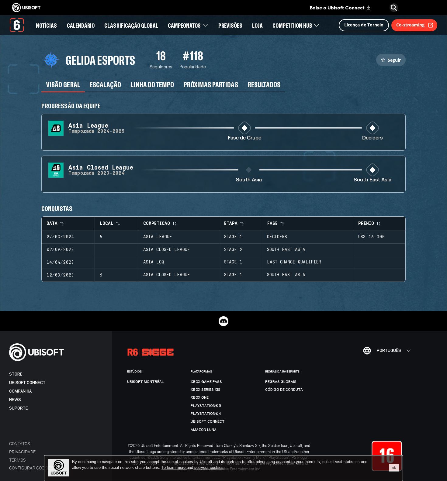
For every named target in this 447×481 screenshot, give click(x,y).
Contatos (19, 443)
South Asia (249, 180)
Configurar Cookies (31, 468)
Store (16, 374)
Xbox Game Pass (206, 382)
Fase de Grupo (245, 138)
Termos (17, 460)
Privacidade (22, 452)
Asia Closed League (166, 249)
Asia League (157, 237)
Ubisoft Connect (27, 382)
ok (394, 467)
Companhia (20, 391)
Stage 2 (233, 249)
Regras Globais (280, 382)
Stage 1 (233, 237)
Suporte (18, 408)
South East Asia (372, 180)
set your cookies (209, 468)
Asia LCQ (153, 262)
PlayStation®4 (206, 413)
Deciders (372, 138)
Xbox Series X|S (205, 389)
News (15, 399)
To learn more (174, 467)
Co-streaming (410, 25)
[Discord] (223, 321)
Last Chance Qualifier (294, 262)
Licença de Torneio (363, 25)
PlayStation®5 (206, 406)
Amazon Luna (204, 430)
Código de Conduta (284, 389)
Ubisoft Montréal (145, 382)
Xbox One (200, 397)
